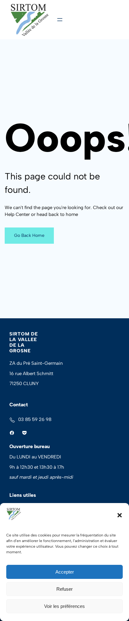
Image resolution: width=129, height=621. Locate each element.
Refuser (64, 589)
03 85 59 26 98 (34, 419)
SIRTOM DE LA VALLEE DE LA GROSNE (23, 342)
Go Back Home (29, 235)
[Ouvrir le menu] (60, 19)
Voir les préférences (64, 606)
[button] (119, 515)
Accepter (64, 572)
